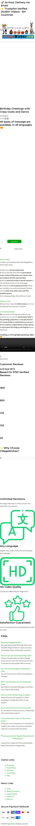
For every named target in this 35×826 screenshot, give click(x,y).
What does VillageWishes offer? (11, 643)
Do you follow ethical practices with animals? (16, 708)
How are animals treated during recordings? (15, 695)
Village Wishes (10, 824)
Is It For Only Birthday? (7, 312)
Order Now (14, 241)
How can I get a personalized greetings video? (16, 656)
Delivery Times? (5, 301)
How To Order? (5, 260)
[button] (17, 41)
